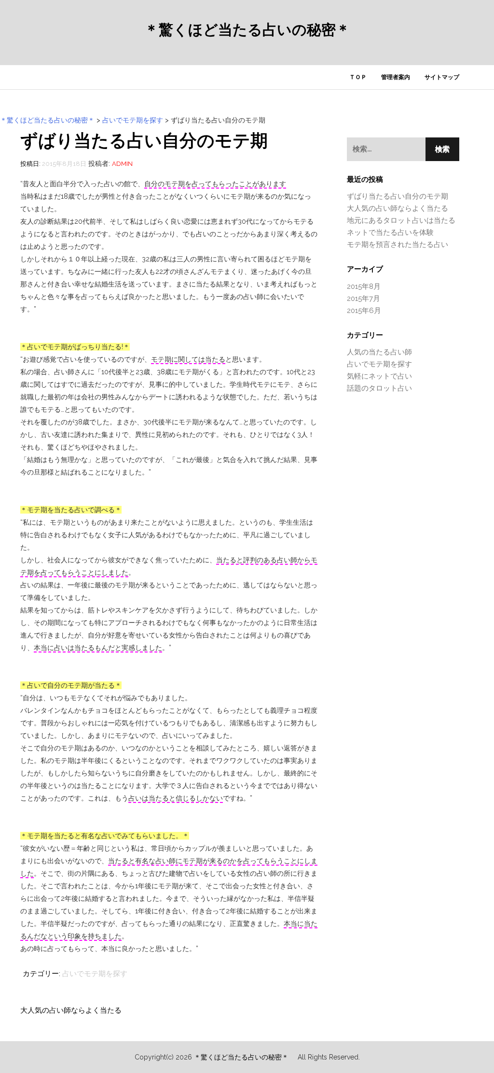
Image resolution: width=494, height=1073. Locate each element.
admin (122, 163)
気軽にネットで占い (379, 376)
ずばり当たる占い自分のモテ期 (397, 196)
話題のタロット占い (379, 388)
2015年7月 (363, 298)
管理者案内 (395, 77)
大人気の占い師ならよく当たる (71, 1010)
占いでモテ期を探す (94, 973)
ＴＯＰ (358, 77)
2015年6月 (364, 310)
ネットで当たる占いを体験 (390, 232)
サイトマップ (442, 77)
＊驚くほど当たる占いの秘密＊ (247, 30)
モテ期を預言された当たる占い (397, 244)
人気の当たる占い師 (379, 352)
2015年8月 (364, 286)
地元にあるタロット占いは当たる (401, 220)
